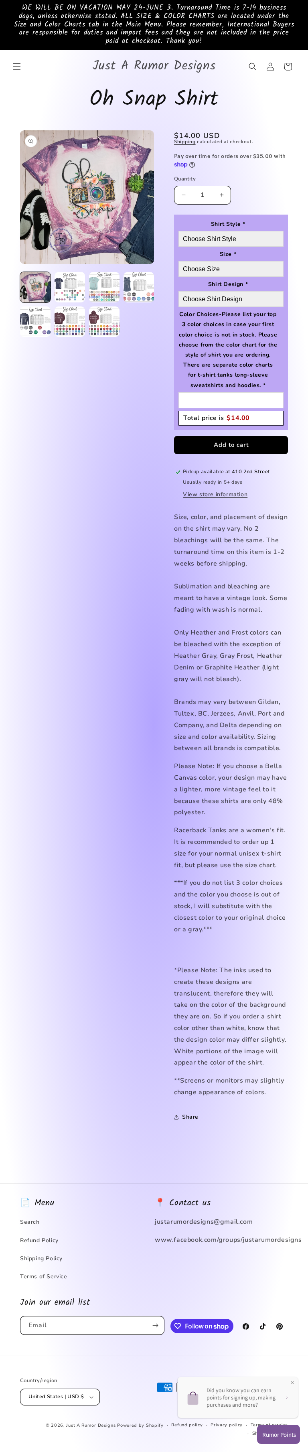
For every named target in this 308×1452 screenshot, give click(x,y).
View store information (215, 494)
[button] (17, 66)
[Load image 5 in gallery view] (35, 321)
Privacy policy (227, 1425)
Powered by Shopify (140, 1425)
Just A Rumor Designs (91, 1425)
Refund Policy (39, 1240)
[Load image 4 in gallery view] (139, 287)
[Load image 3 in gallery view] (104, 287)
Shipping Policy (41, 1258)
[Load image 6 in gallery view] (70, 321)
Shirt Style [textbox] (228, 224)
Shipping (185, 141)
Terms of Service (43, 1276)
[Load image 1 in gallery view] (35, 287)
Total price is (216, 418)
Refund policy (187, 1425)
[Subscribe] (155, 1325)
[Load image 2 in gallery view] (70, 287)
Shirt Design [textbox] (228, 284)
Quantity (185, 179)
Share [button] (190, 1117)
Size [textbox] (228, 254)
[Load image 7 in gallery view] (104, 321)
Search (30, 1222)
